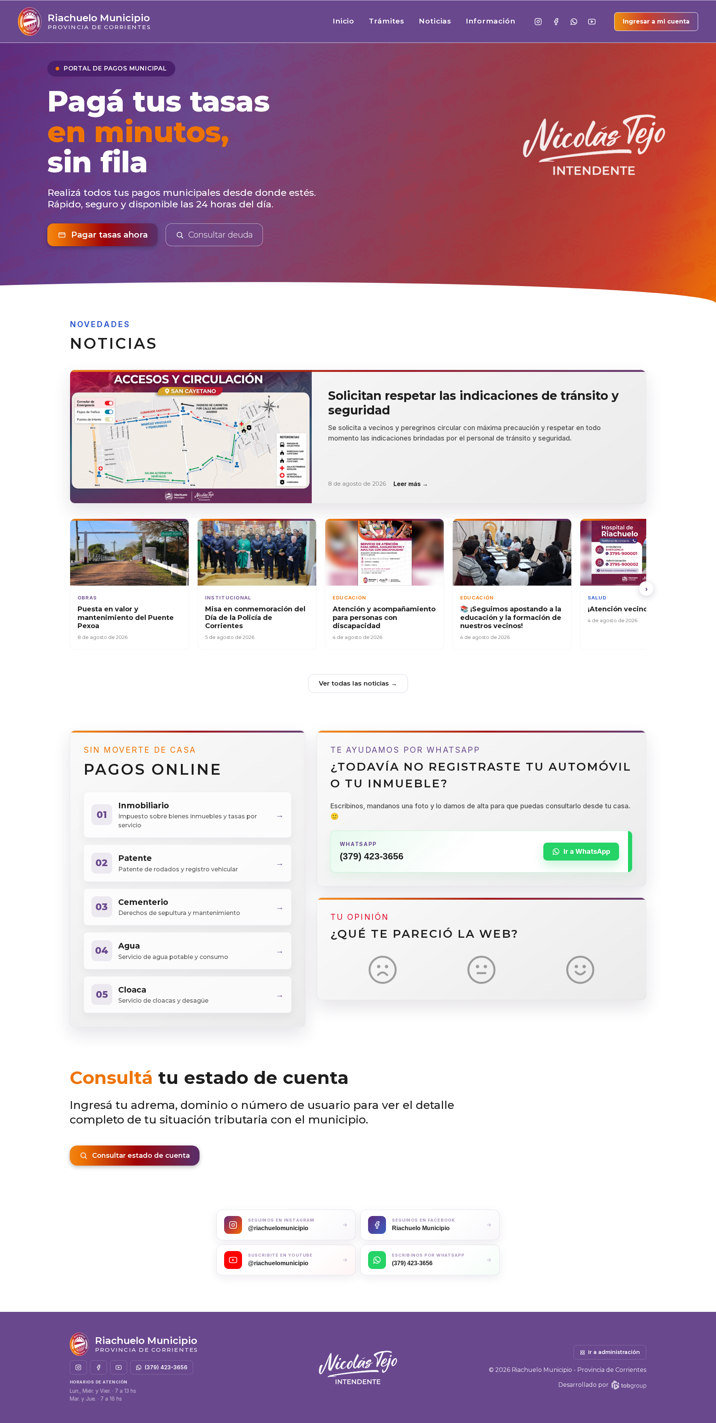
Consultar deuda (220, 235)
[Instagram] (538, 21)
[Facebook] (556, 21)
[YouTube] (592, 21)
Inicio (344, 21)
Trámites (387, 21)
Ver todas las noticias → (358, 683)
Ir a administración (614, 1352)
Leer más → (410, 484)
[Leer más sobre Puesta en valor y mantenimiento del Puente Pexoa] (129, 584)
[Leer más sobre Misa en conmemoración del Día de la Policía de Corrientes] (257, 584)
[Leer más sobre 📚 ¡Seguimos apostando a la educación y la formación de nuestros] (512, 584)
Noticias (435, 21)
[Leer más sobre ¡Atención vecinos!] (639, 584)
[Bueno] (580, 969)
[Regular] (481, 969)
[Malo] (382, 969)
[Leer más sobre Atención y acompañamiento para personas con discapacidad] (384, 584)
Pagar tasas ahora (109, 235)
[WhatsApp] (574, 21)
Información (490, 21)
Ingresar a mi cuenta (656, 21)
